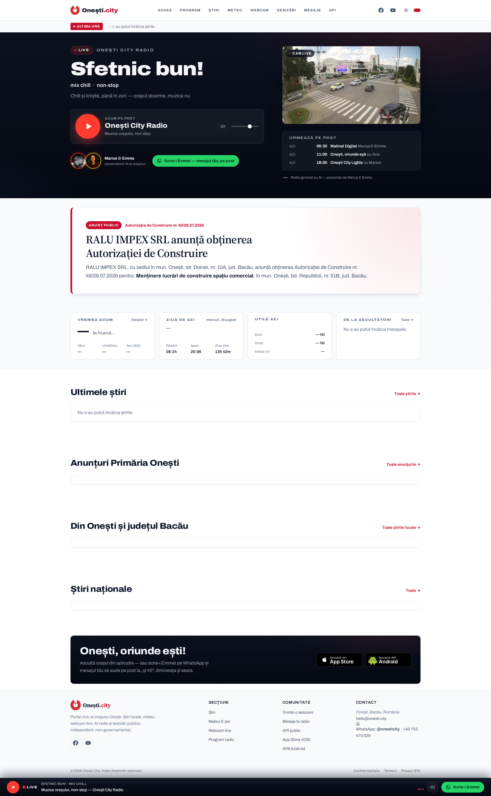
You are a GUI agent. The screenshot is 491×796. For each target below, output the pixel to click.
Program (190, 10)
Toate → (407, 320)
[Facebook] (381, 10)
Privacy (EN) (411, 771)
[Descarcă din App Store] (339, 660)
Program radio (221, 739)
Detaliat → (139, 320)
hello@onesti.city (371, 718)
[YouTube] (393, 10)
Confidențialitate (366, 771)
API (332, 10)
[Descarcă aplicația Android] (388, 660)
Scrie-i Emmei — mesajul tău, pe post (199, 161)
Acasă (165, 10)
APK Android (293, 749)
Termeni (390, 771)
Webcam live (220, 730)
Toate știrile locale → (401, 527)
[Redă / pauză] (87, 126)
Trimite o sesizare (297, 712)
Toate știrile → (407, 394)
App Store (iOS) (296, 739)
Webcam (259, 10)
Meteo (235, 10)
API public (291, 730)
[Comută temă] (406, 10)
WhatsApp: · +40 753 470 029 (387, 732)
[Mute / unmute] (222, 126)
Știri (214, 10)
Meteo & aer (219, 721)
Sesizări (286, 10)
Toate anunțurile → (403, 464)
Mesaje (312, 10)
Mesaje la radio (295, 721)
